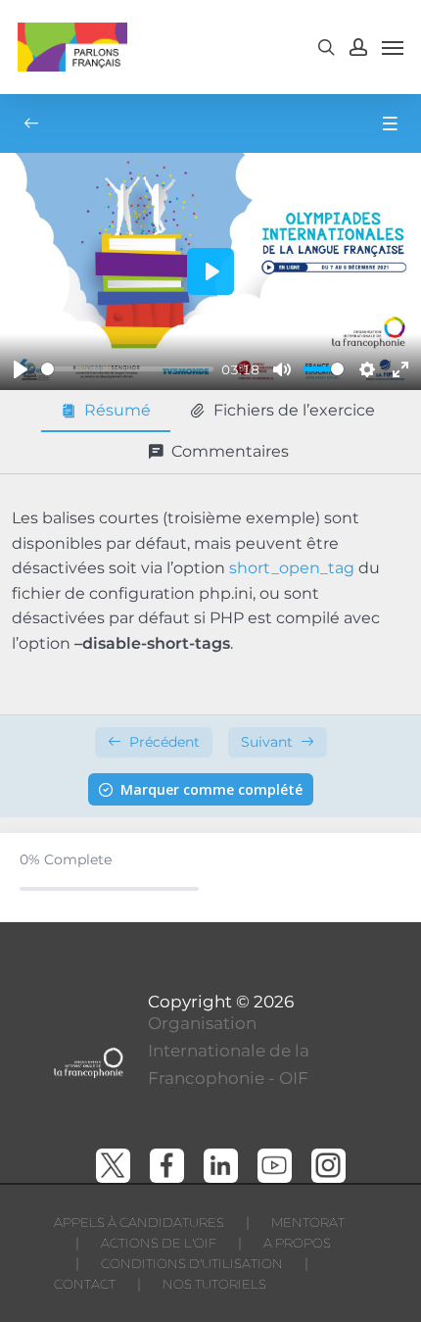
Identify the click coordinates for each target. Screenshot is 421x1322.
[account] (358, 47)
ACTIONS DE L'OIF (158, 1242)
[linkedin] (221, 1166)
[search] (326, 47)
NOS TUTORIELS (214, 1284)
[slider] (127, 369)
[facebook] (167, 1166)
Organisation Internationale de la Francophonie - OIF (228, 1050)
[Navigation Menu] (392, 47)
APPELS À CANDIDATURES (139, 1222)
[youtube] (274, 1166)
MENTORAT (308, 1222)
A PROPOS (297, 1242)
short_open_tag (291, 568)
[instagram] (328, 1166)
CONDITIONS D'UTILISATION (192, 1263)
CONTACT (85, 1284)
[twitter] (113, 1166)
